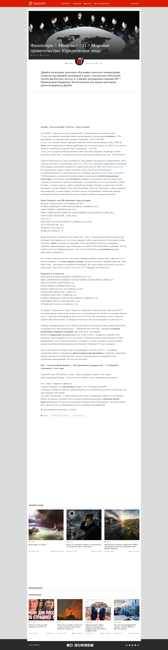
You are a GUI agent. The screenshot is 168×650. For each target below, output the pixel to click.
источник (72, 409)
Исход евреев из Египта (37, 545)
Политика (32, 622)
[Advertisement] (84, 109)
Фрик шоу (70, 542)
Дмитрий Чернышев (58, 551)
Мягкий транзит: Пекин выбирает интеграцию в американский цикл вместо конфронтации (95, 628)
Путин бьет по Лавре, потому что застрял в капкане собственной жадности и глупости (69, 627)
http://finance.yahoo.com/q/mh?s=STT (69, 267)
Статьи (88, 3)
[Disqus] (84, 476)
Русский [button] (134, 3)
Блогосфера (45, 55)
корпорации (78, 415)
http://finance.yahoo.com (113, 166)
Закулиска (35, 55)
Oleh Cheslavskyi (97, 551)
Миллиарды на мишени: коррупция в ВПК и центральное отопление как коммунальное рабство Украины (121, 546)
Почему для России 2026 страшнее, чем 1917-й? (38, 626)
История (32, 542)
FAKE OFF (51, 633)
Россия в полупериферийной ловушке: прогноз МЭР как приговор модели (125, 627)
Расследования (102, 3)
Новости (66, 3)
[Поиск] (126, 645)
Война (107, 542)
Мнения (77, 3)
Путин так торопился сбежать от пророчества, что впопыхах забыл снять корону (83, 545)
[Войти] (138, 645)
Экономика (118, 622)
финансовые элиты (60, 415)
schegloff (70, 63)
